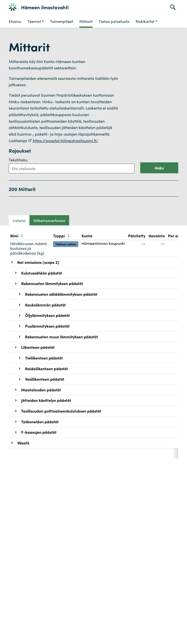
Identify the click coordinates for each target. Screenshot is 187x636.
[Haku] (173, 7)
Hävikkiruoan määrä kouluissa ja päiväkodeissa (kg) (28, 248)
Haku (159, 167)
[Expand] (12, 262)
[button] (36, 21)
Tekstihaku (18, 160)
